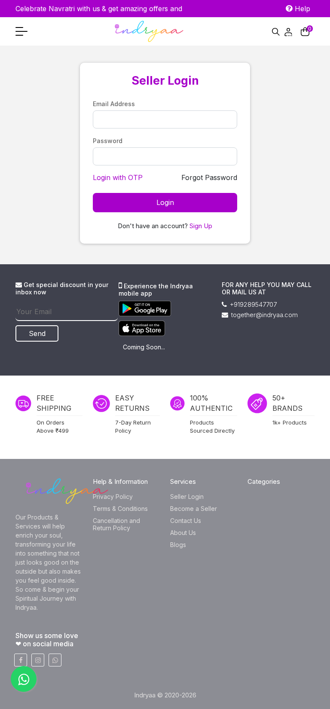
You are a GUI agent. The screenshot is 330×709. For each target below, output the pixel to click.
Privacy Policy (113, 496)
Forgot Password (209, 177)
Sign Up (200, 226)
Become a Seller (193, 508)
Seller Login (187, 496)
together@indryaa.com (263, 315)
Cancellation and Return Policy (116, 524)
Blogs (178, 544)
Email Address (114, 103)
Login (165, 202)
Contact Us (185, 520)
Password (107, 140)
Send (37, 333)
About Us (183, 532)
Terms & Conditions (120, 508)
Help (301, 8)
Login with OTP (118, 177)
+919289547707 (252, 304)
